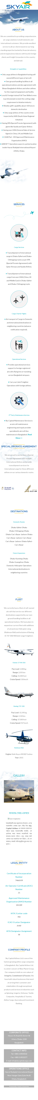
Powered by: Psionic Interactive (19, 1086)
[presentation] (36, 792)
